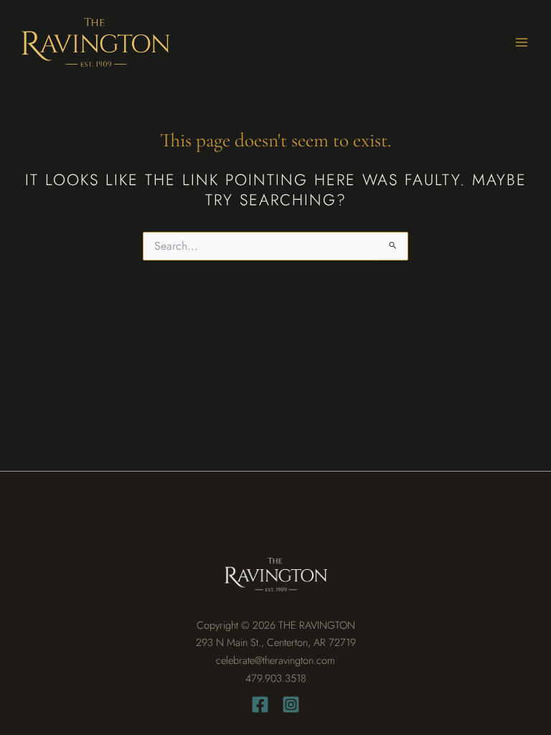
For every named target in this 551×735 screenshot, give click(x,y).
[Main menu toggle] (522, 42)
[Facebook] (260, 704)
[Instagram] (291, 704)
